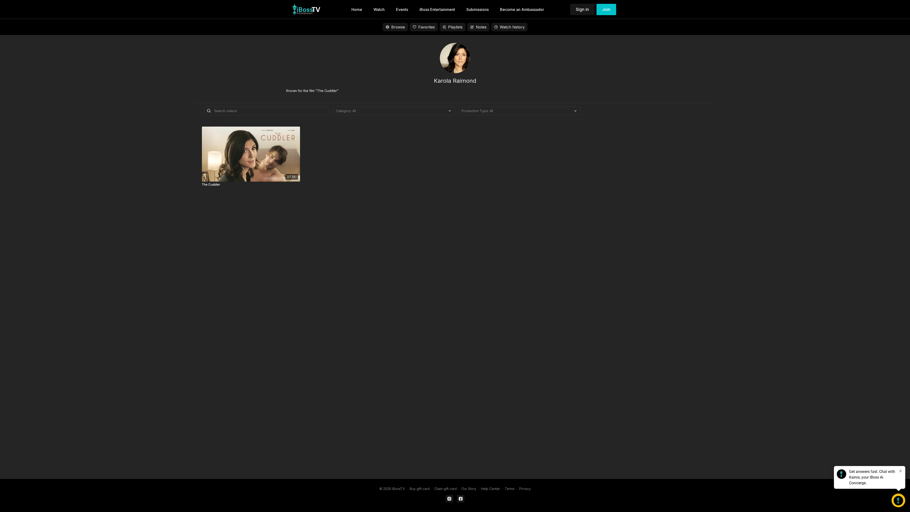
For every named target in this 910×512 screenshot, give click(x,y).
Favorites (426, 27)
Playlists (455, 27)
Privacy (525, 489)
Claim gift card (445, 489)
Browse (398, 27)
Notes (481, 27)
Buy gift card (420, 489)
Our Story (468, 489)
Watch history (512, 27)
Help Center (490, 489)
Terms (509, 489)
